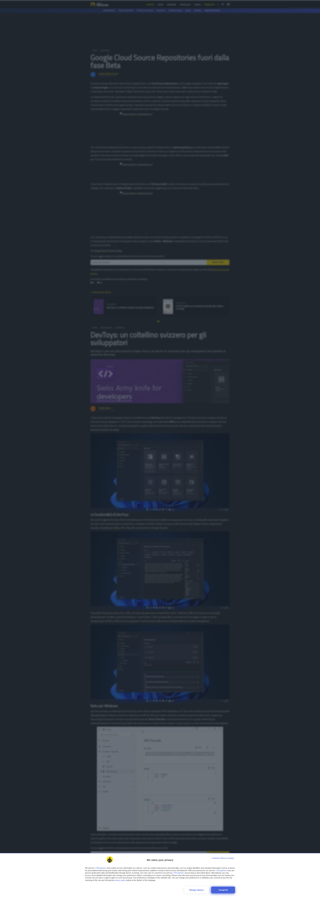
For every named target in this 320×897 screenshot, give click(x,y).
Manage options (196, 890)
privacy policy (120, 880)
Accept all (223, 890)
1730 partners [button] (100, 868)
